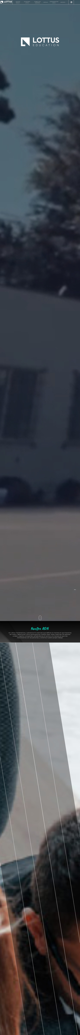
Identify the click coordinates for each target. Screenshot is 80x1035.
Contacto (62, 2)
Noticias (46, 2)
